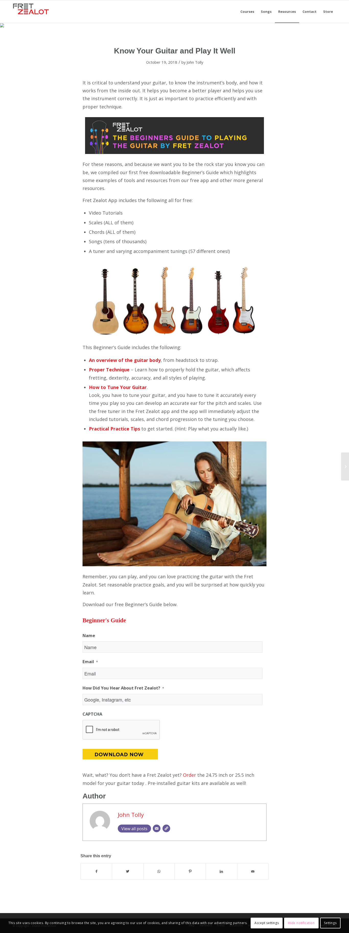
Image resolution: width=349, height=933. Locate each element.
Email (90, 661)
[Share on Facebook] (96, 871)
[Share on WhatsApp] (159, 871)
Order (190, 775)
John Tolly (195, 62)
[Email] (156, 828)
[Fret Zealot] (31, 11)
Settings (330, 923)
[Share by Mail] (252, 871)
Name (89, 635)
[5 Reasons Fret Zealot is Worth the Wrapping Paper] (345, 466)
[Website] (166, 828)
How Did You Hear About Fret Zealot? (123, 688)
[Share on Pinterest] (190, 871)
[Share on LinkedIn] (221, 871)
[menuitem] (247, 11)
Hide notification (301, 923)
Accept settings (266, 923)
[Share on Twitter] (127, 871)
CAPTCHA (92, 714)
